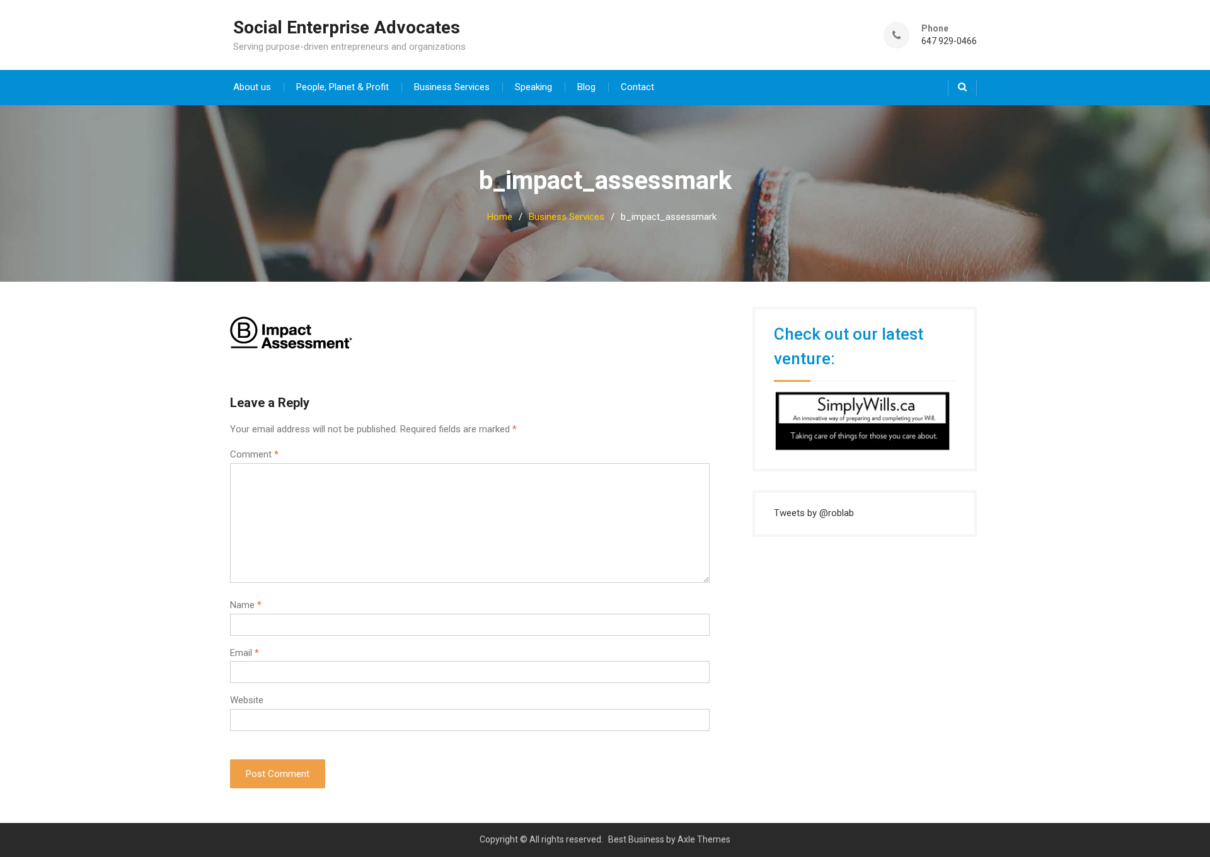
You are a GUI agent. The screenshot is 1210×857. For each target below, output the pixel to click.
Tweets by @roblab (814, 513)
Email (244, 653)
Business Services (452, 87)
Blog (586, 87)
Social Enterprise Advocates (346, 27)
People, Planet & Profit (342, 87)
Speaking (533, 87)
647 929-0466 (949, 41)
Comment (254, 454)
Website (246, 700)
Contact (637, 87)
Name (246, 605)
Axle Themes (703, 839)
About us (252, 87)
